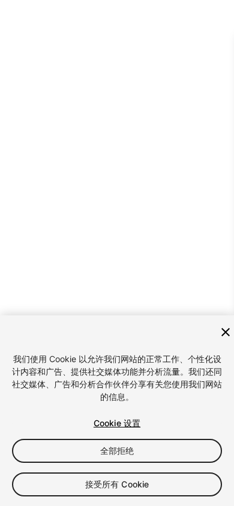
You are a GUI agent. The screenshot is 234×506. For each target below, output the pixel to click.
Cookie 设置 (117, 423)
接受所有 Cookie (117, 484)
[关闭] (225, 332)
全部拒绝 (117, 450)
